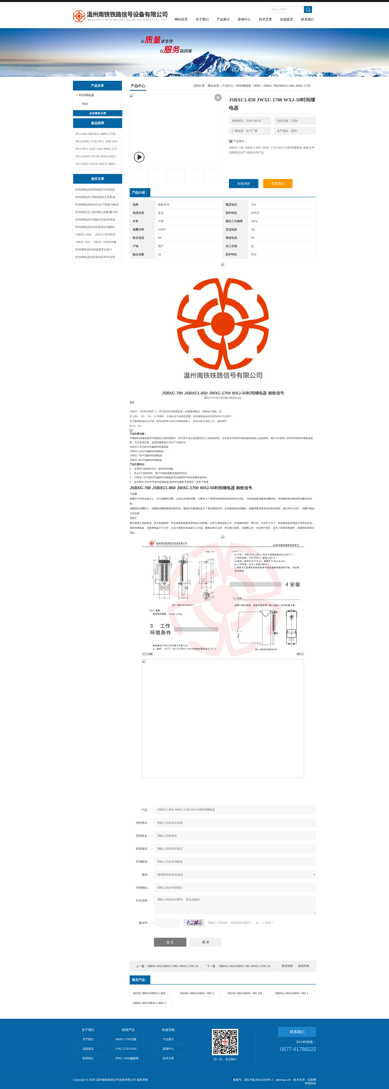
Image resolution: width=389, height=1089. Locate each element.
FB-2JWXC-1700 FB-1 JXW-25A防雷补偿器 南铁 (97, 141)
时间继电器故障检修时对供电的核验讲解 (97, 189)
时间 (85, 103)
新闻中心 (244, 19)
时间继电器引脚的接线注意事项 (95, 197)
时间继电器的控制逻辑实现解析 (95, 227)
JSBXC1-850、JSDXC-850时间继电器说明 (97, 234)
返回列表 (303, 966)
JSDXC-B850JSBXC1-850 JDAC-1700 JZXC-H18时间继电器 (152, 993)
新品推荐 (97, 123)
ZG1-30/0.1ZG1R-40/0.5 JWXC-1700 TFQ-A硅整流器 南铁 (97, 163)
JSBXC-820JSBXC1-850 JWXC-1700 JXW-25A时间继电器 (184, 966)
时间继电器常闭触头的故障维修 (95, 219)
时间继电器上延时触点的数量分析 (96, 212)
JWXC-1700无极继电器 (129, 1039)
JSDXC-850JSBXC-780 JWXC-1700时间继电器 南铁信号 (247, 993)
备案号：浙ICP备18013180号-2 (253, 1079)
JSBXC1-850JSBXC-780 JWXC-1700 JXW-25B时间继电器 (256, 966)
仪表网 (312, 1079)
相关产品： (140, 979)
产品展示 (223, 19)
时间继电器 (86, 95)
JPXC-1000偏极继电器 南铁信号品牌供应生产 (129, 1058)
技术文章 (265, 19)
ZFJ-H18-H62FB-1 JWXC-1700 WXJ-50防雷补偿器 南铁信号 (97, 133)
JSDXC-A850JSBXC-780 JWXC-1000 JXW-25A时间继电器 (200, 993)
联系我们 (307, 19)
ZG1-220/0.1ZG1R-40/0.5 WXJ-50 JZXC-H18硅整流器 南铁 (97, 156)
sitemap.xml (283, 1079)
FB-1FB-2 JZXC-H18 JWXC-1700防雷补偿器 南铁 (97, 148)
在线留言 (286, 19)
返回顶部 (287, 966)
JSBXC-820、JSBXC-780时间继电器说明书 (97, 242)
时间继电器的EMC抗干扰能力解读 (97, 204)
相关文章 (97, 178)
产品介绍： (140, 192)
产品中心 (228, 85)
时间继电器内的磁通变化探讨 (93, 249)
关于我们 (202, 19)
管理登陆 (310, 1083)
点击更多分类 (97, 113)
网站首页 (181, 19)
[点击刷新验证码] (194, 922)
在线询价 (243, 183)
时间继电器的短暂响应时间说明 (95, 257)
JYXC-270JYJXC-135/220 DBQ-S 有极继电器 (129, 1048)
